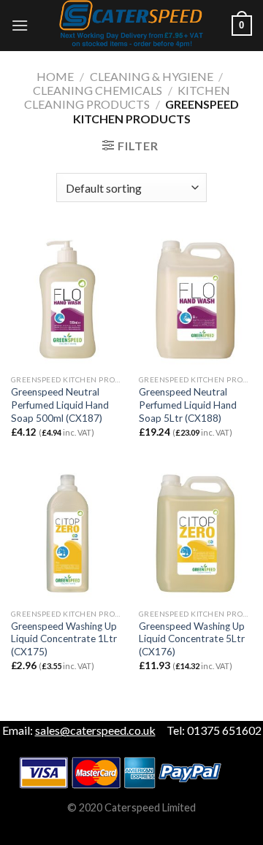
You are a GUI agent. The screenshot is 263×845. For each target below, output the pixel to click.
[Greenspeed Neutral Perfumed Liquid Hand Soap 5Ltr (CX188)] (195, 299)
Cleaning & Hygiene (151, 76)
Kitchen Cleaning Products (127, 97)
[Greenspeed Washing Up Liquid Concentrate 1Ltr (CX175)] (67, 533)
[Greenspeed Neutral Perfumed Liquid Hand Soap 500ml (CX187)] (67, 299)
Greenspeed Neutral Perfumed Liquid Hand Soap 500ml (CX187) (60, 404)
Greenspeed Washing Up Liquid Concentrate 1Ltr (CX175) (64, 638)
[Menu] (19, 25)
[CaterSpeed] (131, 25)
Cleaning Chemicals (97, 90)
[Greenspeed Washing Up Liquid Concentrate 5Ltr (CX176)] (195, 533)
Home (55, 76)
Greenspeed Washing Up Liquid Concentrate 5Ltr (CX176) (192, 638)
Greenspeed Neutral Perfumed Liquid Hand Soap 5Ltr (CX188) (188, 404)
